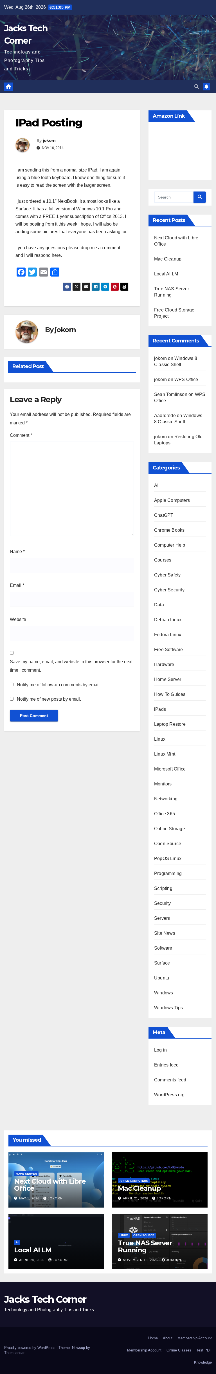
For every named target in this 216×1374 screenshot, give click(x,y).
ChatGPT (163, 515)
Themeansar (14, 1353)
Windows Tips (168, 1007)
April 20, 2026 (32, 1260)
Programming (168, 873)
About (167, 1338)
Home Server (167, 679)
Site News (164, 933)
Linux (159, 739)
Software (163, 948)
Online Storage (169, 828)
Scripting (163, 888)
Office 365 (164, 813)
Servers (162, 918)
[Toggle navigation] (104, 87)
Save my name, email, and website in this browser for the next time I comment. (71, 665)
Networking (165, 798)
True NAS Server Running (145, 1246)
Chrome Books (169, 530)
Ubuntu (161, 978)
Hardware (164, 664)
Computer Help (169, 545)
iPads (160, 709)
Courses (162, 560)
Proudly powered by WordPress (30, 1348)
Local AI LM (166, 273)
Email (17, 585)
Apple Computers (172, 500)
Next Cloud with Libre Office (50, 1184)
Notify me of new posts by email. (49, 699)
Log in (160, 1050)
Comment (21, 435)
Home (153, 1338)
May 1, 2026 (29, 1198)
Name (17, 551)
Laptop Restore (170, 724)
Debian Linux (167, 619)
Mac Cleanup (167, 259)
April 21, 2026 (136, 1198)
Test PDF (204, 1350)
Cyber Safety (167, 575)
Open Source (167, 843)
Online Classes (178, 1350)
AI (156, 485)
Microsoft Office (170, 769)
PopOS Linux (167, 858)
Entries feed (166, 1065)
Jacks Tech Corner (45, 1299)
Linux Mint (164, 754)
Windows (163, 992)
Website (18, 619)
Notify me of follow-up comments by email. (59, 684)
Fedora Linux (167, 634)
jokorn (49, 140)
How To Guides (170, 694)
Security (162, 903)
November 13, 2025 (141, 1260)
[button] (196, 86)
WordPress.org (169, 1094)
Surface (162, 963)
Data (159, 604)
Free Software (168, 649)
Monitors (163, 783)
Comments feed (170, 1079)
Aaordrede (165, 415)
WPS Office (186, 379)
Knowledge (203, 1362)
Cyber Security (169, 589)
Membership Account (194, 1338)
